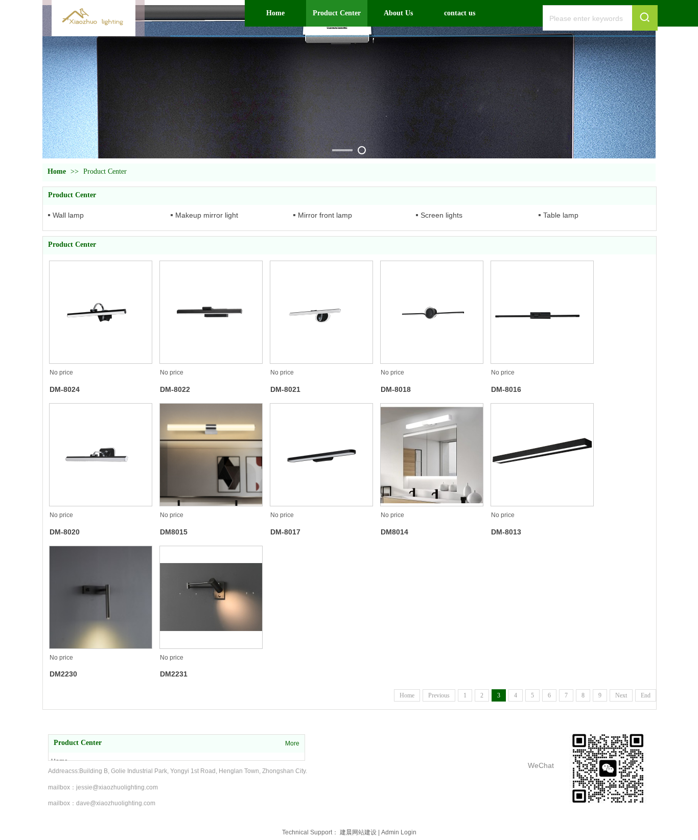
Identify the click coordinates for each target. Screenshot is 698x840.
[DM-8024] (100, 312)
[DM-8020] (100, 454)
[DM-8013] (542, 454)
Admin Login (398, 832)
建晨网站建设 (358, 832)
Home (57, 171)
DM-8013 (506, 532)
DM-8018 (396, 389)
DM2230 (63, 674)
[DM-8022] (211, 312)
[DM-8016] (542, 312)
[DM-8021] (321, 312)
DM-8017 (285, 532)
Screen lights (441, 215)
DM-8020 (65, 532)
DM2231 (174, 674)
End (645, 695)
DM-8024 (65, 389)
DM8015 (174, 532)
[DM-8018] (431, 312)
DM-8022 (175, 389)
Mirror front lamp (325, 215)
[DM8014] (431, 454)
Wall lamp (68, 215)
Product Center (105, 171)
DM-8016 (506, 389)
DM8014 (394, 532)
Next (621, 695)
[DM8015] (211, 454)
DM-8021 (285, 389)
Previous (439, 695)
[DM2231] (211, 597)
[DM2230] (100, 597)
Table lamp (560, 215)
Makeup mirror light (206, 215)
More (292, 743)
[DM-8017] (321, 454)
